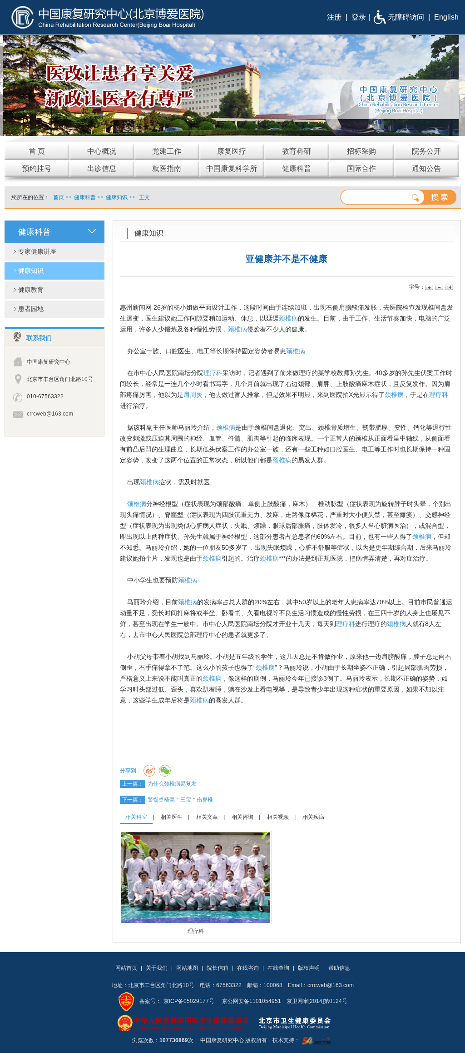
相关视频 (278, 817)
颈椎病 (288, 318)
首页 (58, 197)
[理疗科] (196, 877)
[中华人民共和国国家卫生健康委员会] (183, 1022)
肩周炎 (193, 394)
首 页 (37, 151)
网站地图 (187, 968)
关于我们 (157, 968)
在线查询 (278, 968)
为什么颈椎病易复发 (172, 784)
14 (448, 287)
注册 (334, 17)
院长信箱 (217, 968)
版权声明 (309, 968)
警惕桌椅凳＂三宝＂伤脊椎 (180, 800)
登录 (358, 17)
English (446, 17)
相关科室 (136, 817)
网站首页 (126, 968)
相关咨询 (242, 817)
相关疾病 (313, 817)
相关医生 (172, 817)
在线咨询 (248, 968)
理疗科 (213, 372)
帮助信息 (339, 968)
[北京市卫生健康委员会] (302, 1022)
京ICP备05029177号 (188, 1001)
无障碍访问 (406, 17)
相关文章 (207, 817)
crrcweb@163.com (50, 414)
